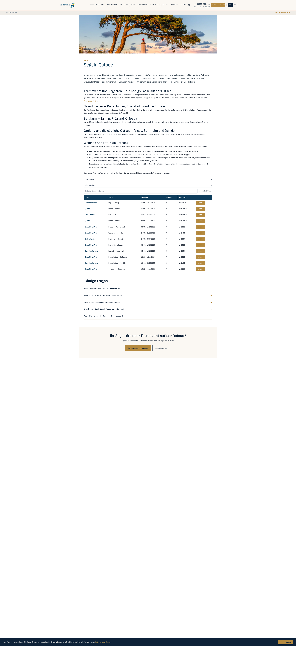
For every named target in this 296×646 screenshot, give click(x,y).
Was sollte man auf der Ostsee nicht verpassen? (103, 316)
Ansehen (200, 203)
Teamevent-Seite (90, 101)
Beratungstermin (218, 5)
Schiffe (166, 5)
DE (230, 5)
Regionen (174, 5)
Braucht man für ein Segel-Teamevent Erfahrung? (104, 309)
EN (235, 5)
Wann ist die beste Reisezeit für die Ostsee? (102, 302)
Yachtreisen (112, 5)
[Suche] (189, 5)
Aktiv (133, 5)
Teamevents (155, 5)
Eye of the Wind (91, 203)
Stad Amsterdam (91, 251)
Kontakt (183, 5)
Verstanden (286, 642)
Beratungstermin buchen (138, 348)
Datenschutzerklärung (102, 642)
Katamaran (142, 5)
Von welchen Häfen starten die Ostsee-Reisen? (103, 295)
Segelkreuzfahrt (97, 5)
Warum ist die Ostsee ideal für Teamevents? (102, 288)
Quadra (87, 209)
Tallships (124, 5)
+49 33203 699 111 (201, 4)
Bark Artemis (90, 215)
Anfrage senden (162, 348)
